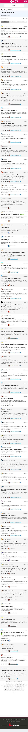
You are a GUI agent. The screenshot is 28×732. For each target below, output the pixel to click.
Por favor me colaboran (7, 398)
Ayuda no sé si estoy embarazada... (10, 566)
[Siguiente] (26, 684)
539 (23, 686)
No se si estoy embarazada (8, 43)
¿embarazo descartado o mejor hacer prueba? (13, 252)
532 (5, 686)
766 (15, 689)
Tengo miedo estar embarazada (9, 110)
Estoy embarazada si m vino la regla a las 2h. (12, 632)
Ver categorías (3, 15)
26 (7, 684)
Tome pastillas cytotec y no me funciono (11, 449)
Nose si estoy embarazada (8, 619)
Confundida (4, 372)
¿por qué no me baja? (6, 69)
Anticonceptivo (5, 411)
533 (7, 686)
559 (7, 689)
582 (10, 689)
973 (23, 689)
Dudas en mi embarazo (7, 657)
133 (12, 684)
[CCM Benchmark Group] (14, 725)
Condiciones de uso (9, 719)
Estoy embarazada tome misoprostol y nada (12, 331)
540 (5, 689)
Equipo (3, 719)
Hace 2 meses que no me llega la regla (11, 278)
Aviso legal (10, 721)
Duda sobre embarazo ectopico (9, 188)
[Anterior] (2, 684)
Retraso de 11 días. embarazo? (9, 542)
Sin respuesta (14, 21)
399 (18, 684)
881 (18, 689)
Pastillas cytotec (5, 555)
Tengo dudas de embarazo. (8, 123)
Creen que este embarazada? (8, 476)
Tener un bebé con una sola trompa (10, 214)
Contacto (24, 719)
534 (10, 686)
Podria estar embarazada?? (8, 318)
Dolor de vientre (5, 424)
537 (18, 686)
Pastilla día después (6, 359)
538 (20, 686)
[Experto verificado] (20, 37)
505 (23, 684)
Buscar (24, 18)
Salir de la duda (5, 239)
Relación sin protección (7, 606)
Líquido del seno (5, 82)
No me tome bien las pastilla (8, 56)
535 (12, 686)
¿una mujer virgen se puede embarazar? (11, 201)
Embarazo (10, 9)
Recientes (5, 21)
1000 (14, 692)
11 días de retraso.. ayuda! (8, 528)
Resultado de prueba (6, 438)
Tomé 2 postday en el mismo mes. (9, 385)
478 (20, 684)
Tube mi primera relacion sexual (9, 174)
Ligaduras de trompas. (7, 161)
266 (15, 684)
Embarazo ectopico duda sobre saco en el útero (13, 593)
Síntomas (3, 503)
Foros (5, 9)
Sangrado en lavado (6, 148)
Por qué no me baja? (6, 265)
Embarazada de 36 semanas (8, 515)
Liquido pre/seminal (6, 291)
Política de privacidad (18, 719)
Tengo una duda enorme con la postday (11, 462)
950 (20, 689)
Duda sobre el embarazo (7, 136)
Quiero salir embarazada (7, 647)
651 (12, 689)
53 (10, 684)
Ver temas (8, 15)
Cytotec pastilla (5, 227)
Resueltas (24, 21)
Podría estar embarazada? (8, 580)
